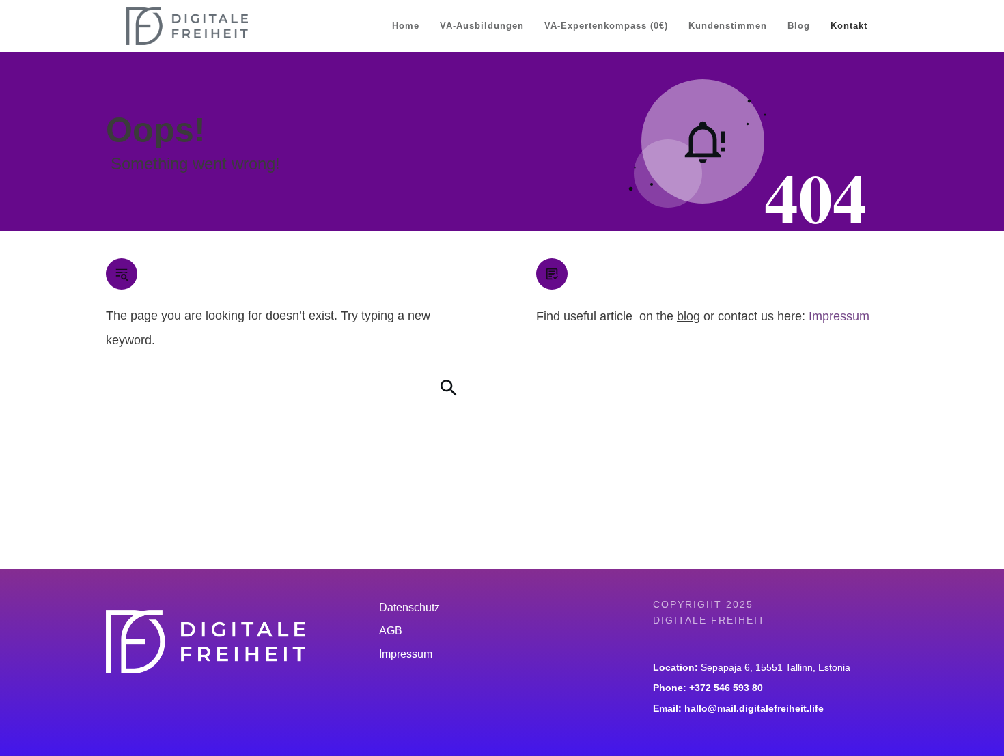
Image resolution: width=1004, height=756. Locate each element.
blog (688, 316)
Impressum (839, 316)
